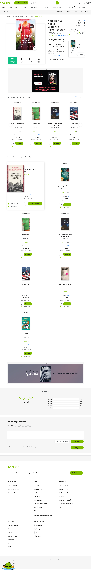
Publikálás (77, 441)
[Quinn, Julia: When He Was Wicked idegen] (25, 34)
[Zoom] (35, 48)
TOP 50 (61, 507)
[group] (12, 60)
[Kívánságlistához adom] (70, 29)
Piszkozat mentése (62, 441)
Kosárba (80, 54)
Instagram (39, 529)
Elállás (10, 547)
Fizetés (10, 529)
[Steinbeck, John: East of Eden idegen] (74, 113)
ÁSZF (35, 511)
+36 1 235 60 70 (12, 486)
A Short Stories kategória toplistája (19, 157)
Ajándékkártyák (63, 489)
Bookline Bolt (12, 493)
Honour (25, 334)
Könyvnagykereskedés (40, 503)
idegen (17, 102)
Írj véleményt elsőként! (63, 35)
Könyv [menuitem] (4, 8)
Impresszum (37, 496)
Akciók (80, 11)
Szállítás (11, 532)
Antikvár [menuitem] (46, 8)
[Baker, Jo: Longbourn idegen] (36, 113)
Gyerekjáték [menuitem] (70, 7)
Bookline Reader (64, 493)
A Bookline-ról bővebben (41, 486)
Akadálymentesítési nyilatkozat (43, 516)
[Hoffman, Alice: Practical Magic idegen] (65, 174)
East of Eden (74, 123)
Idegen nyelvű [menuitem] (57, 8)
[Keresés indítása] (57, 2)
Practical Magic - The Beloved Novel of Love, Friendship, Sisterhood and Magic (65, 186)
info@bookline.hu (13, 489)
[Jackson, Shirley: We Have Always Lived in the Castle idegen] (55, 113)
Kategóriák (5, 11)
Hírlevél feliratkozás (65, 500)
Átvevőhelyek (12, 536)
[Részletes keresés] (31, 2)
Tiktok (38, 532)
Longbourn (36, 123)
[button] (44, 60)
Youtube (38, 536)
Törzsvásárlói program (71, 11)
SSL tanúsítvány (13, 561)
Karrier (36, 493)
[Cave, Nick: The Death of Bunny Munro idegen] (65, 273)
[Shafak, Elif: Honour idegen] (26, 323)
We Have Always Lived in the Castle (55, 124)
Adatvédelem (38, 507)
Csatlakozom (76, 473)
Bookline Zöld (38, 489)
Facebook (39, 525)
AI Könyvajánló (22, 3)
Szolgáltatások (13, 525)
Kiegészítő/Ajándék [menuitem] (83, 8)
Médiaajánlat (38, 500)
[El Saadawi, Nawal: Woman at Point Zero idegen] (17, 113)
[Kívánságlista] (79, 3)
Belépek (73, 3)
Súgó (9, 543)
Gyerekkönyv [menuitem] (14, 8)
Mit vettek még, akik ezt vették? (19, 97)
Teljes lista (77, 96)
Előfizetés (87, 11)
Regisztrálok (65, 3)
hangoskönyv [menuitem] (35, 8)
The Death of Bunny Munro (65, 285)
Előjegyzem (79, 30)
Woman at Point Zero (17, 123)
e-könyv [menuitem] (24, 8)
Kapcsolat (11, 539)
